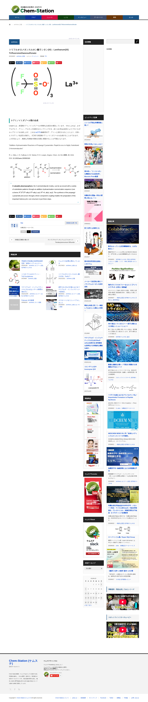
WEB (23, 231)
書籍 (114, 17)
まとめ (131, 17)
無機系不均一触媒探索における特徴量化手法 (122, 469)
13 (88, 593)
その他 (118, 579)
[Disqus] (45, 339)
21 (91, 598)
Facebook (35, 231)
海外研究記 (116, 300)
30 (96, 602)
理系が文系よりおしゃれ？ (93, 144)
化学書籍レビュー (125, 579)
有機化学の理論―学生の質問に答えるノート (93, 196)
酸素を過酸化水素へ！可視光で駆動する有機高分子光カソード (122, 366)
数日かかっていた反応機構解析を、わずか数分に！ (122, 247)
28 (91, 602)
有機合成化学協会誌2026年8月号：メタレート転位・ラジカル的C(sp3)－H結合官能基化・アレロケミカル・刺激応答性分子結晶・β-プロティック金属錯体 (122, 509)
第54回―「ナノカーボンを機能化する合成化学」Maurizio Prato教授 (92, 173)
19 (85, 598)
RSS (19, 689)
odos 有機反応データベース (126, 408)
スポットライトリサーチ (123, 377)
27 (88, 602)
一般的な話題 (120, 297)
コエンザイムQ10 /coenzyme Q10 (90, 368)
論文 (128, 337)
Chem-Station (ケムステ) (23, 662)
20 (88, 598)
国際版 (119, 698)
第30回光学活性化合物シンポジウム (92, 262)
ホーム (17, 17)
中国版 (126, 698)
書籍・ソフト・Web (121, 261)
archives (19, 56)
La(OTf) (38, 132)
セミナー (37, 265)
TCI (46, 56)
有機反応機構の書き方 (22, 240)
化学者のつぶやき (26, 267)
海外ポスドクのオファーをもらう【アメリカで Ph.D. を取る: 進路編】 (122, 286)
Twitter (111, 698)
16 (96, 593)
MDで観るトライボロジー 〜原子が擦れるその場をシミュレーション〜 (122, 325)
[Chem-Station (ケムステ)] (32, 9)
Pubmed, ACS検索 (27, 300)
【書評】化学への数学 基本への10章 (120, 571)
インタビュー (82, 17)
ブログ (33, 17)
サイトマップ (93, 698)
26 (85, 602)
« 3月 (86, 605)
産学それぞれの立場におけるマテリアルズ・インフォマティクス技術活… (69, 289)
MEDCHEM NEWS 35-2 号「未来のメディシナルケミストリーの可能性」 (122, 434)
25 (101, 598)
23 (96, 598)
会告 (42, 265)
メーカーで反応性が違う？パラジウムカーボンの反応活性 (93, 284)
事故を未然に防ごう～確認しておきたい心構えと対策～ (93, 307)
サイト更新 (38, 302)
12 (85, 593)
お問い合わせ (135, 698)
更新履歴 (83, 698)
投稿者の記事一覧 (71, 223)
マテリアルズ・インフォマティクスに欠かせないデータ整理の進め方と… (32, 289)
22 (93, 598)
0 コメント (35, 56)
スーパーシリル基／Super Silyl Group (121, 537)
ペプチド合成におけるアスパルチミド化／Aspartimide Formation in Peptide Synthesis (122, 397)
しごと (66, 17)
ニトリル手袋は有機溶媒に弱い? (93, 124)
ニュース (49, 17)
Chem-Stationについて (62, 698)
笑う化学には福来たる (92, 228)
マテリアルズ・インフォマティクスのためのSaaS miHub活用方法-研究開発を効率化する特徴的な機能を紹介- (93, 343)
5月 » (90, 605)
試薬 (23, 56)
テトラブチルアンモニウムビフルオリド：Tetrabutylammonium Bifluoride (61, 241)
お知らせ (74, 265)
